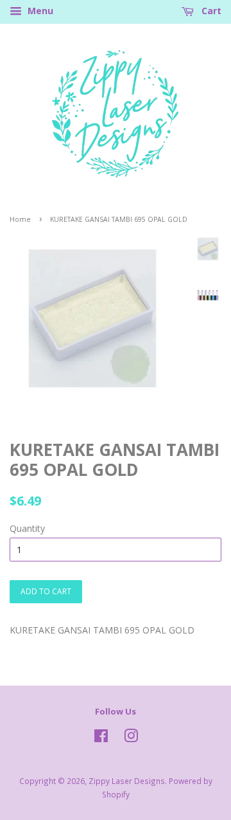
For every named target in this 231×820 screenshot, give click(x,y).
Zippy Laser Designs (127, 781)
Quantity (27, 528)
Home (20, 219)
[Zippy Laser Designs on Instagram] (131, 738)
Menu (39, 11)
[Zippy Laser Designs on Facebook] (101, 738)
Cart (210, 11)
